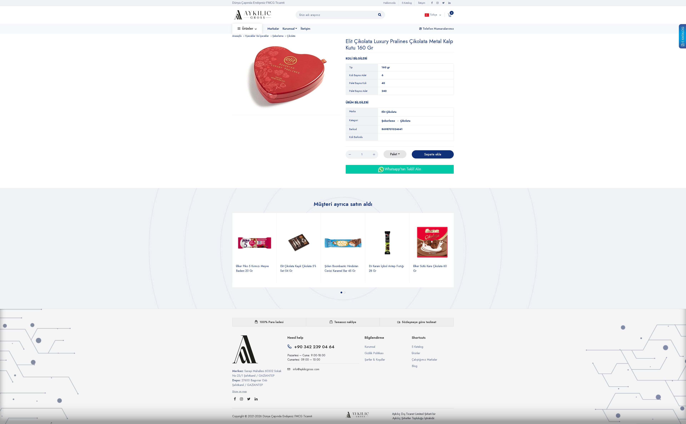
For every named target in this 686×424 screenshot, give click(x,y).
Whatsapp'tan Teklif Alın (402, 169)
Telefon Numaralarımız (438, 29)
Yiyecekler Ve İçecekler (257, 36)
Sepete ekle (432, 154)
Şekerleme (277, 36)
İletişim (421, 3)
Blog (414, 366)
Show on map (239, 391)
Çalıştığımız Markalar (424, 360)
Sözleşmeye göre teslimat (419, 322)
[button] (341, 292)
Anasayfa (237, 36)
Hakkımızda (389, 3)
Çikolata (291, 36)
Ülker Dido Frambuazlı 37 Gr (430, 266)
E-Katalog (683, 35)
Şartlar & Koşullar (375, 360)
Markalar (273, 28)
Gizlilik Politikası (374, 353)
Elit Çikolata (389, 112)
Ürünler (248, 28)
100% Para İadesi (272, 322)
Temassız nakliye (345, 322)
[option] (288, 76)
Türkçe (433, 14)
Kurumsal (289, 28)
